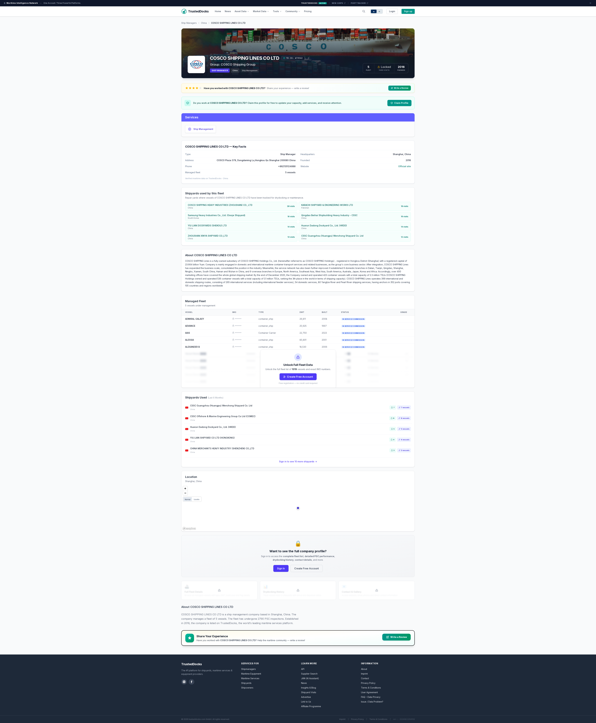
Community (291, 11)
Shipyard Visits (308, 692)
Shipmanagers (248, 669)
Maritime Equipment (251, 673)
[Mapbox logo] (189, 528)
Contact (365, 678)
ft (379, 11)
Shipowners (247, 687)
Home (218, 11)
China (204, 23)
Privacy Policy (368, 683)
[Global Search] (364, 11)
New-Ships (337, 3)
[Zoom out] (185, 493)
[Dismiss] (590, 3)
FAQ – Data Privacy (370, 697)
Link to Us (306, 701)
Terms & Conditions (371, 687)
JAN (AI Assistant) (310, 678)
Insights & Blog (308, 687)
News (228, 11)
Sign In (281, 568)
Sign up (408, 11)
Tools (276, 11)
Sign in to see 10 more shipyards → (298, 461)
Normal (187, 499)
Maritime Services (250, 678)
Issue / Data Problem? (372, 701)
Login (392, 11)
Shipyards (246, 683)
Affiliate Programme (311, 706)
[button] (298, 508)
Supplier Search (309, 673)
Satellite (196, 499)
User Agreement (369, 692)
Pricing (308, 11)
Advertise (306, 697)
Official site (404, 166)
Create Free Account (300, 376)
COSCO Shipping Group (238, 64)
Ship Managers (189, 23)
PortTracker (358, 3)
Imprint (364, 673)
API (302, 669)
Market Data (259, 11)
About (364, 669)
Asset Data (240, 11)
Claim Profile (401, 103)
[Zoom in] (185, 488)
